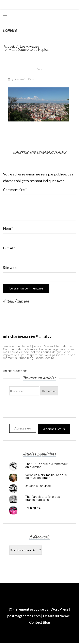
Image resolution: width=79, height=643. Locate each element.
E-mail (9, 248)
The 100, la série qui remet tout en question (46, 465)
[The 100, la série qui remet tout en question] (13, 467)
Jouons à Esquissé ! (38, 485)
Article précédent (15, 370)
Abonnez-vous (54, 429)
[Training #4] (13, 510)
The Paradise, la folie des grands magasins (42, 498)
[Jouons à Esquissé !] (13, 488)
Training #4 (33, 507)
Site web (10, 267)
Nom (8, 228)
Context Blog (39, 622)
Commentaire (15, 189)
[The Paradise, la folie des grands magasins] (13, 499)
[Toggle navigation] (5, 14)
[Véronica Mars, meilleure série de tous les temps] (13, 478)
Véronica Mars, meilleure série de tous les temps (46, 476)
